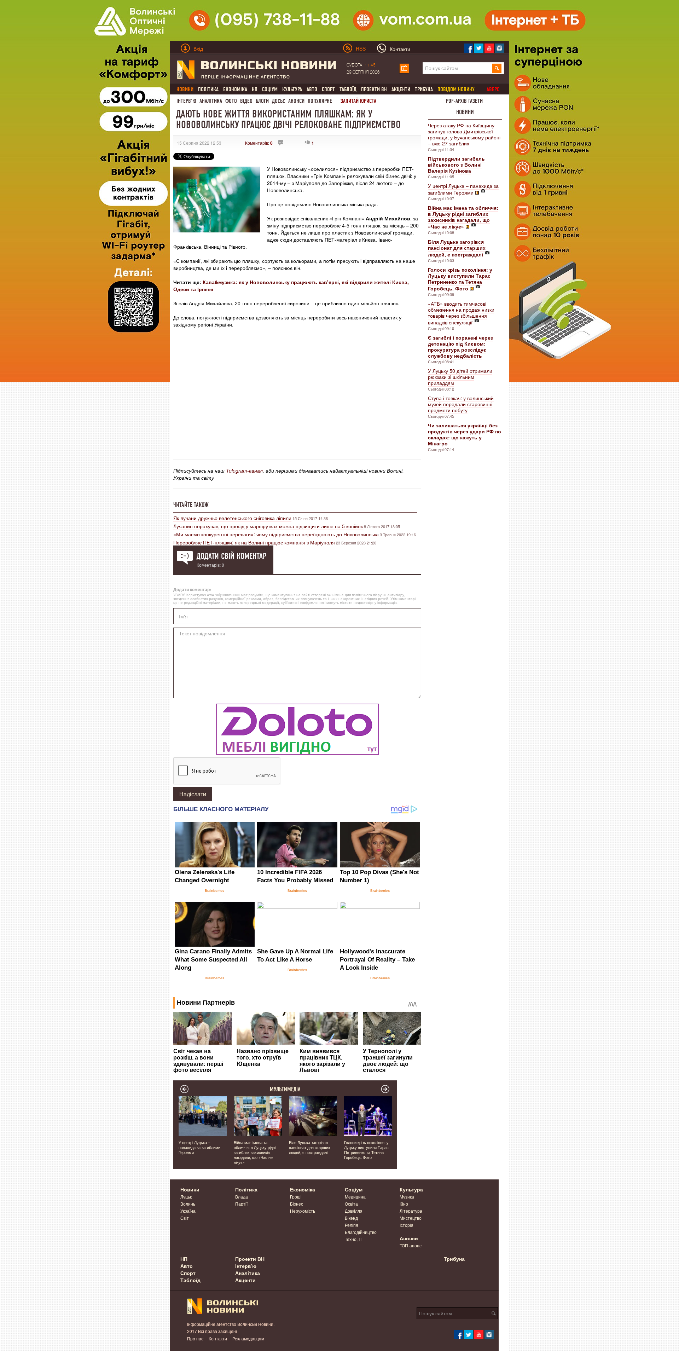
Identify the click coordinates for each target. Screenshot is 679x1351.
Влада (241, 1197)
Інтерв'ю (186, 101)
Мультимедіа (285, 1089)
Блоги (262, 101)
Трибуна (424, 89)
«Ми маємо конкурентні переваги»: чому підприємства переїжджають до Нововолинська (276, 534)
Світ (184, 1218)
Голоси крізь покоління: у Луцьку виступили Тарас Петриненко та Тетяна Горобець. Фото (366, 1149)
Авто (312, 89)
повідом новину (456, 89)
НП (254, 89)
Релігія (351, 1225)
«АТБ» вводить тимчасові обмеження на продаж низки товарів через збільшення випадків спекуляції (461, 313)
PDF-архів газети (464, 101)
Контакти (218, 1338)
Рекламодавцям (248, 1338)
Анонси (296, 101)
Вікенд (351, 1218)
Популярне (320, 101)
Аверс (493, 89)
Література (411, 1211)
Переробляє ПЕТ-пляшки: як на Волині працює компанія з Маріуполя (254, 542)
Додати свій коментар (231, 556)
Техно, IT (353, 1239)
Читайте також (191, 505)
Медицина (355, 1197)
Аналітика (210, 101)
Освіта (351, 1204)
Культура (292, 89)
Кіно (404, 1204)
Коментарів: (259, 143)
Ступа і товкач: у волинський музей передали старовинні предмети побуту (461, 404)
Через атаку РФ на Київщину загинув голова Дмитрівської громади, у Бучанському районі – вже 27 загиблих (464, 134)
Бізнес (296, 1204)
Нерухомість (302, 1211)
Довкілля (353, 1211)
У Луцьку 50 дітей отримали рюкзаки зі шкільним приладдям (460, 376)
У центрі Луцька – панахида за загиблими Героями (463, 189)
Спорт (328, 89)
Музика (407, 1197)
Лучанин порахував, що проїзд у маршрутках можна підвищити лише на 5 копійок (268, 526)
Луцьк (186, 1197)
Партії (241, 1204)
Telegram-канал (244, 470)
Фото (231, 101)
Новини (465, 112)
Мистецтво (411, 1218)
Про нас (195, 1338)
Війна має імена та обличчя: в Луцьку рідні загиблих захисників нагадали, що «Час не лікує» (254, 1152)
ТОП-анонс (411, 1245)
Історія (406, 1225)
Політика (208, 89)
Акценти (400, 89)
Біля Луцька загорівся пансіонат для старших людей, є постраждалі (309, 1147)
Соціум (270, 89)
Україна (188, 1211)
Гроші (296, 1197)
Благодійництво (361, 1232)
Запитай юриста (358, 101)
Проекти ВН (374, 89)
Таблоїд (348, 89)
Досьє (278, 101)
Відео (246, 101)
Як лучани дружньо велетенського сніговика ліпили (232, 517)
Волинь (187, 1204)
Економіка (235, 89)
